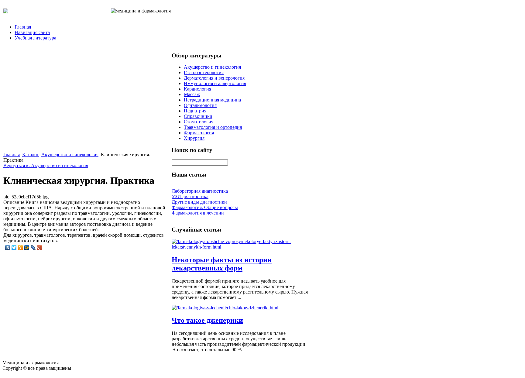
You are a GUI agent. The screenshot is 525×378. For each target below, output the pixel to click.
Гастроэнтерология (204, 72)
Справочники (198, 116)
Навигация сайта (32, 32)
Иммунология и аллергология (215, 83)
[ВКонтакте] (8, 248)
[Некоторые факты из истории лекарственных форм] (240, 246)
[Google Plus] (39, 248)
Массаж (192, 94)
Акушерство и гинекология (69, 154)
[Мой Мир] (27, 248)
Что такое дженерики (207, 320)
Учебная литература (35, 37)
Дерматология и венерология (214, 78)
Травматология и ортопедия (213, 127)
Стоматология (198, 121)
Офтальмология (200, 105)
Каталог (30, 154)
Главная (23, 26)
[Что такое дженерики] (225, 307)
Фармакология (199, 132)
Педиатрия (195, 110)
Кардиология (197, 88)
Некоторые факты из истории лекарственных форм (222, 264)
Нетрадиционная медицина (212, 99)
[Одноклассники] (20, 248)
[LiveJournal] (33, 248)
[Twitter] (14, 248)
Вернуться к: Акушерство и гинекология (45, 165)
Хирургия (194, 138)
